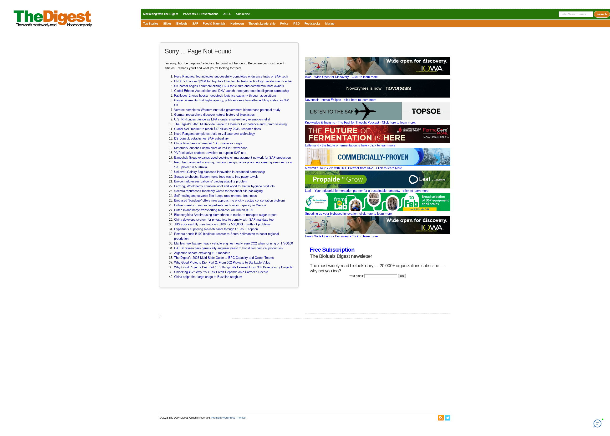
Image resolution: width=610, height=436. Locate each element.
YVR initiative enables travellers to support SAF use (210, 153)
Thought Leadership (262, 23)
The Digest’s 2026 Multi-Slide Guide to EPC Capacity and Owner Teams (224, 258)
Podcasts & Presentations (201, 14)
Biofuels (182, 23)
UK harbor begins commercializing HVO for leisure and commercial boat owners (229, 86)
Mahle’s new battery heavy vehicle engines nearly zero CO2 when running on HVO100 (233, 243)
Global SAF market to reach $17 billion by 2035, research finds (217, 129)
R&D (296, 23)
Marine (330, 23)
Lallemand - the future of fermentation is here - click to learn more (350, 145)
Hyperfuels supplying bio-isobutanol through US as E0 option (216, 229)
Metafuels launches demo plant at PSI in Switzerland (210, 148)
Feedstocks (312, 23)
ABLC (227, 14)
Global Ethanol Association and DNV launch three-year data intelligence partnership (231, 91)
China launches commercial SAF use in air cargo (208, 143)
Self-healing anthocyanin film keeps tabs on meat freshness (215, 195)
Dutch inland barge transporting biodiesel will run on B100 (213, 210)
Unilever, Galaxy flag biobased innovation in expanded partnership (219, 172)
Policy (284, 23)
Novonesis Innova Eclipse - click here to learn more (340, 100)
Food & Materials (214, 23)
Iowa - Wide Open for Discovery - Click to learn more (341, 77)
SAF (195, 23)
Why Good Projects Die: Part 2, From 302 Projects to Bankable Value (222, 262)
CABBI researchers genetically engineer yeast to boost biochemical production (228, 248)
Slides (167, 23)
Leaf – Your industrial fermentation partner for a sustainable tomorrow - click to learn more (366, 190)
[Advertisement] (305, 365)
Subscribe (243, 14)
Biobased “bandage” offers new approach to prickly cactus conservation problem (229, 200)
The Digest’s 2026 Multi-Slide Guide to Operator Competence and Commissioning (230, 124)
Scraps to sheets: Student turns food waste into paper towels (216, 176)
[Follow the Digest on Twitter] (447, 417)
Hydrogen (237, 23)
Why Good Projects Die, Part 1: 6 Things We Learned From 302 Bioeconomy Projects (233, 267)
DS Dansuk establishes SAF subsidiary (201, 138)
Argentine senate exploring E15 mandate (202, 253)
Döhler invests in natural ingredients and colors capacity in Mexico (220, 205)
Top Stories (150, 23)
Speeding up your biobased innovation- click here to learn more (348, 213)
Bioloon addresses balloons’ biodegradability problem (210, 181)
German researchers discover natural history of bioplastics (214, 114)
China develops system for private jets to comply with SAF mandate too (224, 219)
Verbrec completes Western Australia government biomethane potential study (227, 110)
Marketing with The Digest (160, 14)
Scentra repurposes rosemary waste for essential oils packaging (218, 191)
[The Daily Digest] (52, 28)
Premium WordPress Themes (228, 417)
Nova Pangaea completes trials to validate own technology (214, 133)
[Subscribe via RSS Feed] (441, 417)
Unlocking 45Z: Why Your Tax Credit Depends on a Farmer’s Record (221, 272)
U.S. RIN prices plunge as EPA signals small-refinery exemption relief (222, 119)
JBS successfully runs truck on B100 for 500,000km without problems (222, 224)
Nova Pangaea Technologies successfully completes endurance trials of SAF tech (231, 76)
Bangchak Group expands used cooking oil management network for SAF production (232, 157)
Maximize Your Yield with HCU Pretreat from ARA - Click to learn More (353, 168)
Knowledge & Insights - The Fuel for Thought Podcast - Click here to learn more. (360, 122)
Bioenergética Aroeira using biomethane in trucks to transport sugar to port (225, 215)
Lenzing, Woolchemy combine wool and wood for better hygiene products (224, 186)
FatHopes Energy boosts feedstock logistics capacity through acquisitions (225, 95)
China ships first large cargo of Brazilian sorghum (208, 277)
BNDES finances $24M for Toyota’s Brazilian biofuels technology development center (233, 81)
